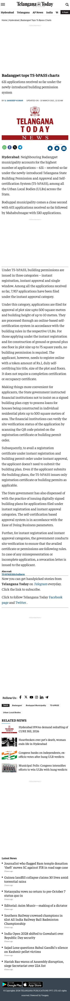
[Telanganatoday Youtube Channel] (31, 697)
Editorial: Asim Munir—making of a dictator (35, 905)
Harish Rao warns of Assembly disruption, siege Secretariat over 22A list (34, 963)
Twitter (21, 602)
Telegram (40, 583)
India (49, 12)
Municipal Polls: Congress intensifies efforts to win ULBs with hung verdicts (43, 767)
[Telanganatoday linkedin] (41, 697)
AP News (38, 12)
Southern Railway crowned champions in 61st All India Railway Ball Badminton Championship (33, 919)
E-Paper (65, 12)
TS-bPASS (54, 705)
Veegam (45, 995)
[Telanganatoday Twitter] (26, 698)
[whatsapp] (4, 147)
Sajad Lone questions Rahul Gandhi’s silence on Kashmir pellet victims (36, 949)
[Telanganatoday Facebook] (20, 697)
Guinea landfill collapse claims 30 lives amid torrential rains (36, 879)
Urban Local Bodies (12, 712)
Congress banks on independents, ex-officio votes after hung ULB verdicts (42, 754)
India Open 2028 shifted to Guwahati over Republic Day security (33, 935)
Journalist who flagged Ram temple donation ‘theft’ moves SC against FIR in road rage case (36, 865)
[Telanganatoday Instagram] (36, 697)
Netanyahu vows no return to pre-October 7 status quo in (34, 893)
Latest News (9, 858)
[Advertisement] (35, 654)
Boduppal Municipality (36, 705)
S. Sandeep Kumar (14, 101)
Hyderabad (7, 12)
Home (4, 20)
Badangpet (17, 705)
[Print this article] (64, 149)
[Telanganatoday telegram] (46, 697)
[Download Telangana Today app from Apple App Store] (50, 149)
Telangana (23, 12)
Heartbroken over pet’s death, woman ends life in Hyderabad (42, 742)
